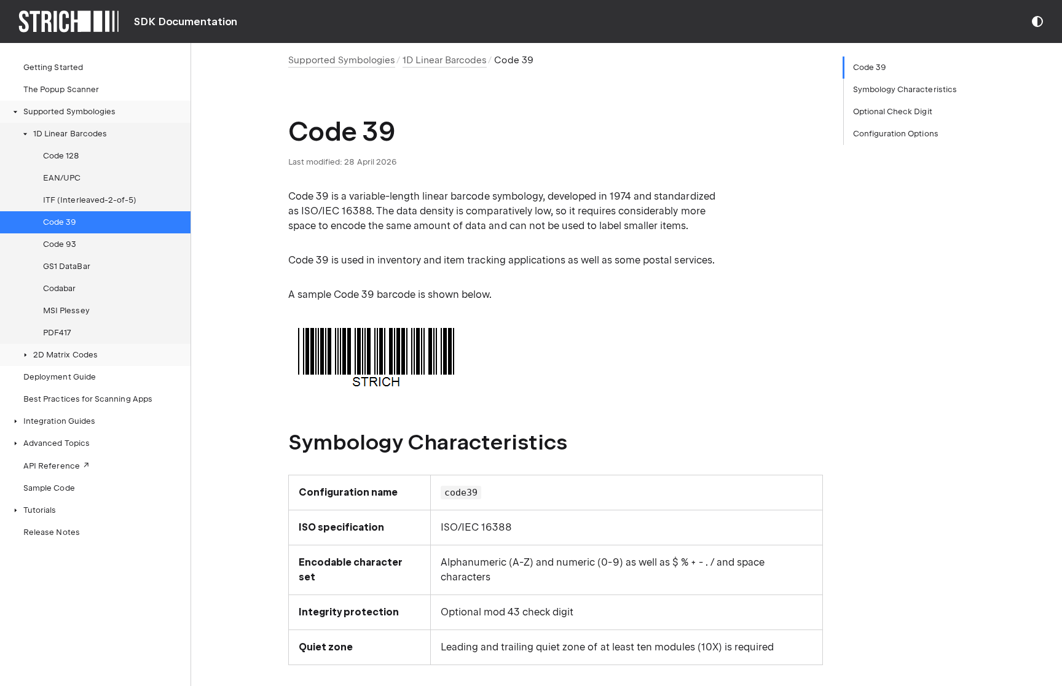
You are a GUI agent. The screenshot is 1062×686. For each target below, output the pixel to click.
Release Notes (51, 532)
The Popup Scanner (61, 89)
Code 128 (61, 155)
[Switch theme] (1037, 21)
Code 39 (59, 222)
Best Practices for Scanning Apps (87, 398)
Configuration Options (895, 133)
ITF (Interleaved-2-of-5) (89, 200)
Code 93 (59, 244)
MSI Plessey (66, 310)
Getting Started (53, 67)
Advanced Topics (56, 443)
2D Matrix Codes (65, 354)
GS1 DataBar (66, 266)
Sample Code (49, 488)
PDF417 (57, 332)
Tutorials (40, 510)
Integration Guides (59, 421)
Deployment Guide (59, 376)
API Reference (51, 465)
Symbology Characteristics (905, 89)
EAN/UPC (62, 177)
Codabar (59, 288)
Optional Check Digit (892, 111)
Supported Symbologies (69, 111)
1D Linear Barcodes (70, 133)
